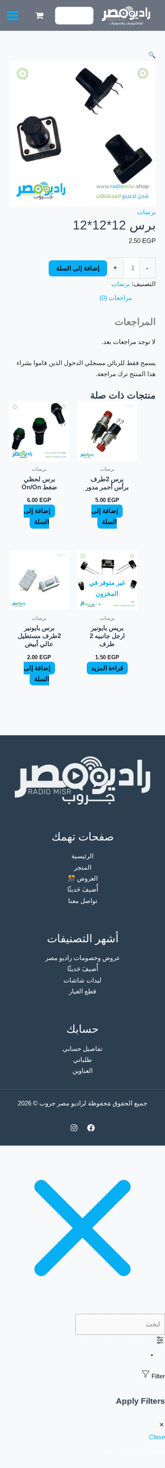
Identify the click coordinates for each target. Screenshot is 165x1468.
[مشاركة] (123, 1450)
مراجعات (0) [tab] (115, 298)
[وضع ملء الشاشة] (140, 1450)
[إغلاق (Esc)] (106, 1450)
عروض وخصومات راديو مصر (82, 958)
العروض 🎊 (83, 878)
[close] (82, 1308)
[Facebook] (91, 1128)
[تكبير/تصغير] (157, 1450)
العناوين (82, 1070)
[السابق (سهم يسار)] (157, 1463)
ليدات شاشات (82, 980)
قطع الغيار (82, 991)
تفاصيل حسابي (82, 1048)
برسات (146, 212)
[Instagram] (74, 1128)
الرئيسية (83, 856)
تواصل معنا (82, 901)
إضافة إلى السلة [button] (104, 516)
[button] (82, 54)
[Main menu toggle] (13, 16)
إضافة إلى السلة (77, 268)
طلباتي (82, 1059)
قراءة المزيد (107, 668)
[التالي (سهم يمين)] (140, 1463)
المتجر (82, 867)
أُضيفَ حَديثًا (82, 889)
